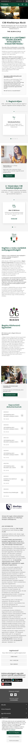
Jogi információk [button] (6, 713)
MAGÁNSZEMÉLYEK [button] (5, 1)
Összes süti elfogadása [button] (14, 732)
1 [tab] (10, 138)
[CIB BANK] (5, 4)
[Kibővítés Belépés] (26, 4)
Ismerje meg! (14, 218)
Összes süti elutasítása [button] (14, 736)
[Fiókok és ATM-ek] (24, 1)
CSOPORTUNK (19, 1)
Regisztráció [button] (9, 176)
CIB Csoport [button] (4, 718)
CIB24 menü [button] (14, 656)
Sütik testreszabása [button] (14, 740)
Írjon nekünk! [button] (14, 664)
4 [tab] (15, 138)
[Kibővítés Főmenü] (22, 4)
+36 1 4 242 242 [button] (14, 660)
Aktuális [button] (3, 705)
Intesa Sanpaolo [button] (6, 709)
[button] (19, 4)
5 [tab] (17, 138)
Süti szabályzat (12, 729)
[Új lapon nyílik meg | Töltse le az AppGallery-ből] (6, 684)
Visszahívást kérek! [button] (10, 394)
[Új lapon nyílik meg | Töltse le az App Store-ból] (6, 680)
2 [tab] (12, 138)
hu (26, 1)
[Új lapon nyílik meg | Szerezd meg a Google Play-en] (17, 680)
